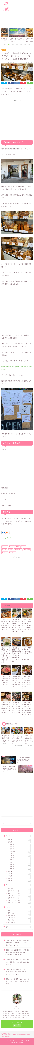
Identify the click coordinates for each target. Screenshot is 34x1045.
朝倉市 (20, 862)
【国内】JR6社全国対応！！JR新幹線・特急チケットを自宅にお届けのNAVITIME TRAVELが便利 (18, 952)
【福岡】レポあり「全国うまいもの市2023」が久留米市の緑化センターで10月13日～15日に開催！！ (17, 971)
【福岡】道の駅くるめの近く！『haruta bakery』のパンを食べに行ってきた (5, 624)
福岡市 (20, 849)
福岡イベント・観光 (19, 893)
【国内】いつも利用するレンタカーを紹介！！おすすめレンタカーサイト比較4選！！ (17, 981)
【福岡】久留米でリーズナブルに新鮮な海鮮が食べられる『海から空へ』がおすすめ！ (26, 682)
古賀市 (20, 864)
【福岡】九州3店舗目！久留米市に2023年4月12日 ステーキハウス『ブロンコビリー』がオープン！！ (16, 655)
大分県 (19, 873)
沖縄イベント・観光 (19, 891)
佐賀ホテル (19, 915)
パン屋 (4, 549)
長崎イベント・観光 (19, 900)
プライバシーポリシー (12, 1040)
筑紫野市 (20, 847)
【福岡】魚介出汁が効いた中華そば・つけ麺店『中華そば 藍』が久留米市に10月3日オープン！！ (16, 626)
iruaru (12, 546)
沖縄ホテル (19, 911)
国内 (17, 885)
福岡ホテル (19, 913)
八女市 (20, 855)
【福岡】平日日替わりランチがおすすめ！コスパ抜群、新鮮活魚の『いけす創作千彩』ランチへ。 (26, 710)
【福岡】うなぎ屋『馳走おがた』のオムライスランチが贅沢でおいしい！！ (16, 681)
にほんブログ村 (7, 538)
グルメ (3, 49)
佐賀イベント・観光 (19, 898)
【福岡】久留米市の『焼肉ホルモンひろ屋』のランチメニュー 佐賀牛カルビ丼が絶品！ (26, 625)
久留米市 (20, 851)
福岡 (18, 546)
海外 (17, 927)
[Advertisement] (22, 13)
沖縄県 (19, 840)
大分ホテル (19, 917)
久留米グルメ (19, 549)
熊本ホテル (19, 922)
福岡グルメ (27, 549)
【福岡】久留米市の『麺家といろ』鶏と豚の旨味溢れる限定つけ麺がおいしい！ (5, 708)
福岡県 (19, 842)
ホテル (17, 907)
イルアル (5, 546)
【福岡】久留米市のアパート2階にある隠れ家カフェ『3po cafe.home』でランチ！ (27, 654)
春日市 (20, 866)
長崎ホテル (19, 920)
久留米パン (12, 552)
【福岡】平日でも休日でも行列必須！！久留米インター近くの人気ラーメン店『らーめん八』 (5, 655)
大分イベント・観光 (19, 895)
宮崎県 (19, 880)
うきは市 (20, 853)
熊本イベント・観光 (19, 902)
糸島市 (20, 868)
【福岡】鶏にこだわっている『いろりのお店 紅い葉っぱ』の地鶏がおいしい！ (16, 708)
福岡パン (5, 552)
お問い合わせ (24, 1040)
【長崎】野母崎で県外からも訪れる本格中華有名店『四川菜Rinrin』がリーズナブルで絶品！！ (17, 942)
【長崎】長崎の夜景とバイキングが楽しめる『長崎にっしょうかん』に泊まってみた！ (17, 962)
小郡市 (20, 858)
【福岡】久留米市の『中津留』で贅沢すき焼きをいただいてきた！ (5, 680)
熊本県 (19, 878)
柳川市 (20, 860)
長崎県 (19, 876)
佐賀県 (19, 871)
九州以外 (19, 889)
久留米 (11, 549)
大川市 (20, 844)
